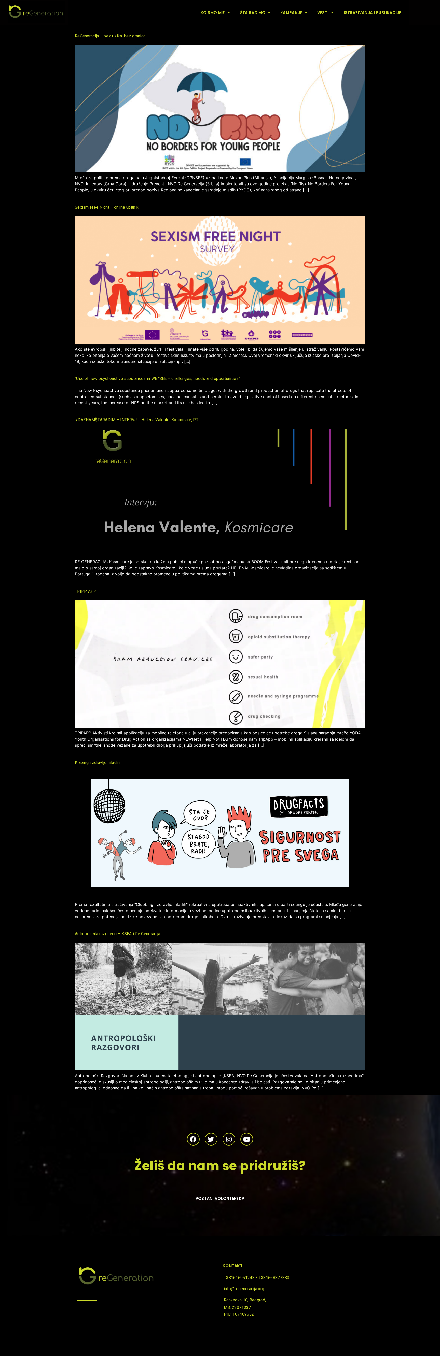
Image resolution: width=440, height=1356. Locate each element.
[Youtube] (246, 1139)
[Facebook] (193, 1139)
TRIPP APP (86, 591)
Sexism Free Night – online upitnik (107, 207)
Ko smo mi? (213, 12)
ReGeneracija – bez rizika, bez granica (110, 36)
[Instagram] (229, 1139)
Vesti (323, 12)
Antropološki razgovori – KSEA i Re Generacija (117, 933)
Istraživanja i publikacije (372, 12)
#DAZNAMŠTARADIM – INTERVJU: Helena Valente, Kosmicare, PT (136, 419)
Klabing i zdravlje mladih (97, 762)
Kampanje (291, 12)
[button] (220, 1198)
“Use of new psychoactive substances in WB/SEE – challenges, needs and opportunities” (157, 378)
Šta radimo (252, 12)
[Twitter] (211, 1139)
